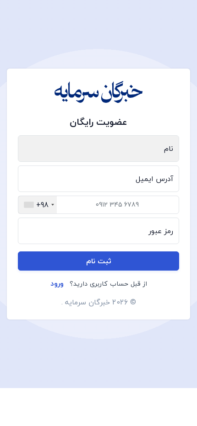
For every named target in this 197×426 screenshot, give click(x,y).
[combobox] (37, 204)
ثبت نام (98, 261)
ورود (57, 283)
